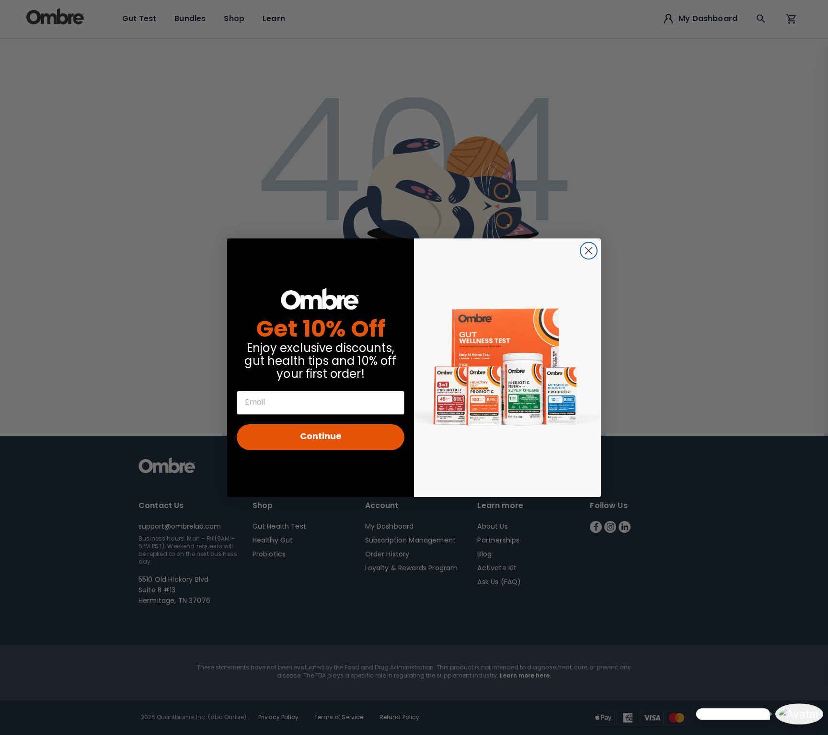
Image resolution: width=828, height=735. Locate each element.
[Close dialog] (588, 250)
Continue (321, 437)
